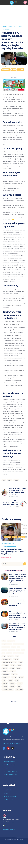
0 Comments (6, 29)
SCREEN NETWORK (10, 796)
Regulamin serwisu (9, 761)
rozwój (21, 677)
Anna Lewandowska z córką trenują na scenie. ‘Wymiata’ (12, 551)
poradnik (5, 668)
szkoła (10, 680)
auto (4, 480)
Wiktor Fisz (19, 26)
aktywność (11, 641)
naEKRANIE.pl (8, 790)
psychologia (6, 677)
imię (4, 656)
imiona (9, 653)
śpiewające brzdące (8, 689)
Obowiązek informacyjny (11, 771)
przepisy (14, 674)
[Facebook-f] (4, 748)
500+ (4, 641)
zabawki (5, 686)
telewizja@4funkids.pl (9, 829)
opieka (12, 665)
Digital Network (8, 800)
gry (3, 653)
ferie (18, 650)
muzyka (16, 659)
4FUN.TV (6, 793)
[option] (14, 541)
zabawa (20, 683)
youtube (12, 683)
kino (17, 656)
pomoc (19, 665)
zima (19, 686)
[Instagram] (12, 748)
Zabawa (21, 69)
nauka (20, 662)
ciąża (13, 647)
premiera (5, 671)
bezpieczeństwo (7, 644)
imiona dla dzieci (18, 653)
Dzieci (13, 69)
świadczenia (19, 689)
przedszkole (6, 674)
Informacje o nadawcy (10, 774)
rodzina (14, 677)
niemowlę (5, 665)
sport (4, 680)
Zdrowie (21, 537)
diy (18, 647)
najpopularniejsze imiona (9, 662)
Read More (5, 557)
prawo (18, 668)
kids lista (10, 656)
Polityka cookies (8, 768)
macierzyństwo (6, 659)
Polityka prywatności (10, 764)
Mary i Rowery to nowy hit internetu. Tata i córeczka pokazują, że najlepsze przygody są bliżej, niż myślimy (17, 578)
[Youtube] (8, 748)
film (23, 650)
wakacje (5, 683)
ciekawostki (6, 647)
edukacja (11, 650)
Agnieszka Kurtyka (10, 546)
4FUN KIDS (5, 69)
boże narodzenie (18, 644)
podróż (16, 480)
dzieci (9, 480)
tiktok (16, 680)
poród (12, 668)
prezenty (13, 671)
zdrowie (12, 686)
